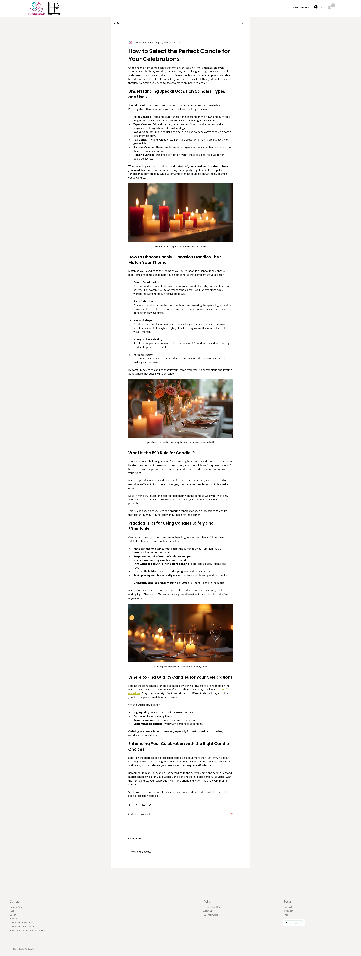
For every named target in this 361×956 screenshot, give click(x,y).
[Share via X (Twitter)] (136, 805)
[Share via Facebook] (129, 805)
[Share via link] (150, 805)
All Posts (118, 23)
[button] (331, 6)
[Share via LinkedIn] (143, 805)
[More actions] (231, 42)
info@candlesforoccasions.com (30, 930)
